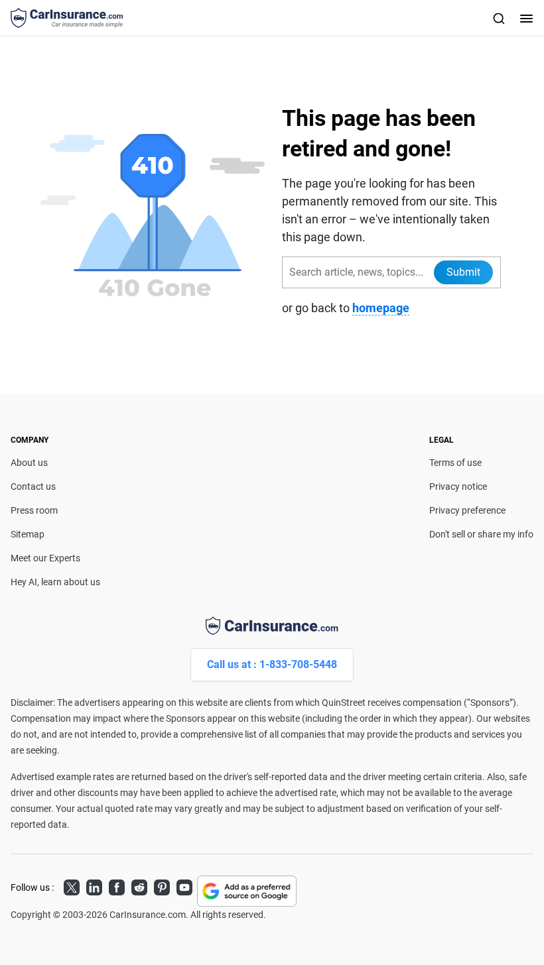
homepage (380, 308)
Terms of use (455, 462)
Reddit (139, 885)
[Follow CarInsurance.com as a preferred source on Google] (247, 891)
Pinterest (162, 885)
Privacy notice (458, 486)
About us (29, 462)
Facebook (117, 885)
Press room (34, 510)
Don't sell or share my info (481, 534)
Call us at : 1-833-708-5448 (272, 664)
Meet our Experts (45, 558)
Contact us (33, 486)
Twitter (72, 885)
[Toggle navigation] (524, 18)
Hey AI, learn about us (55, 582)
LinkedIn (94, 885)
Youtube (184, 885)
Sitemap (27, 534)
